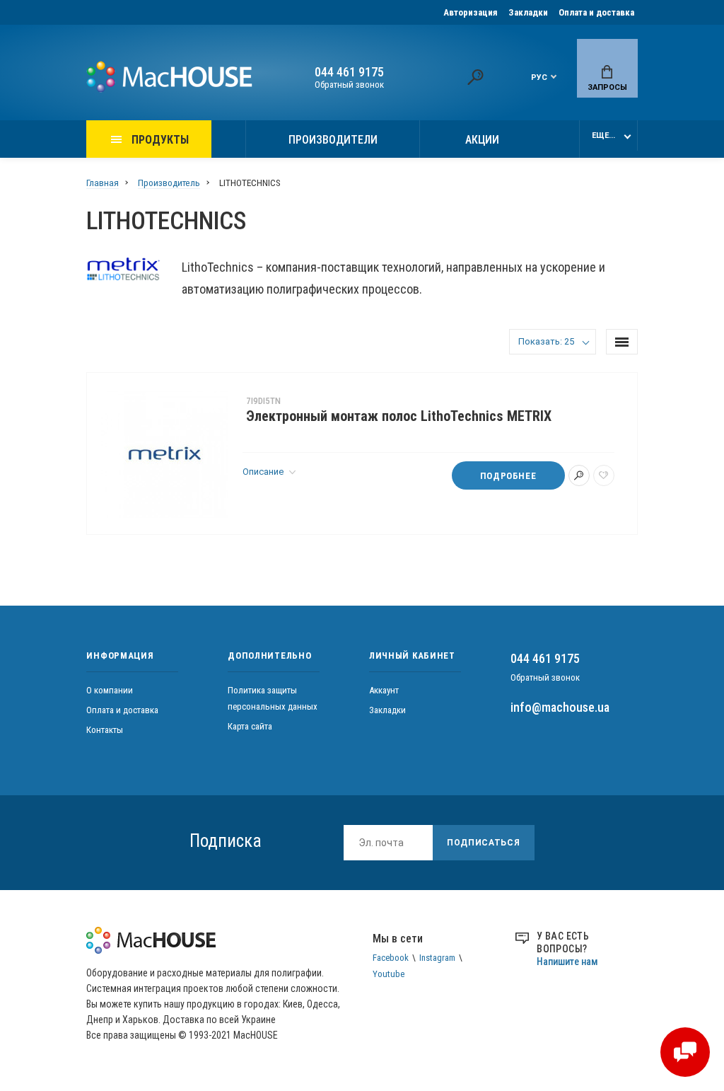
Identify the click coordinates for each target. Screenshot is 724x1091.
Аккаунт (384, 690)
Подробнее (508, 476)
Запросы (607, 87)
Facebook (391, 957)
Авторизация (470, 12)
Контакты (104, 730)
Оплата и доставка (596, 12)
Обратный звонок (349, 84)
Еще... (603, 135)
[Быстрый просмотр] (579, 475)
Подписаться (483, 843)
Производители (333, 139)
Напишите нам (567, 961)
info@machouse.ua (559, 707)
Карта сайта (250, 726)
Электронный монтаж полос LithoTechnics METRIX (398, 416)
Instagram (437, 957)
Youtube (388, 974)
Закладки (528, 12)
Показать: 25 (546, 341)
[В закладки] (603, 475)
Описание (264, 471)
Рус (539, 77)
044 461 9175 (349, 72)
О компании (109, 690)
